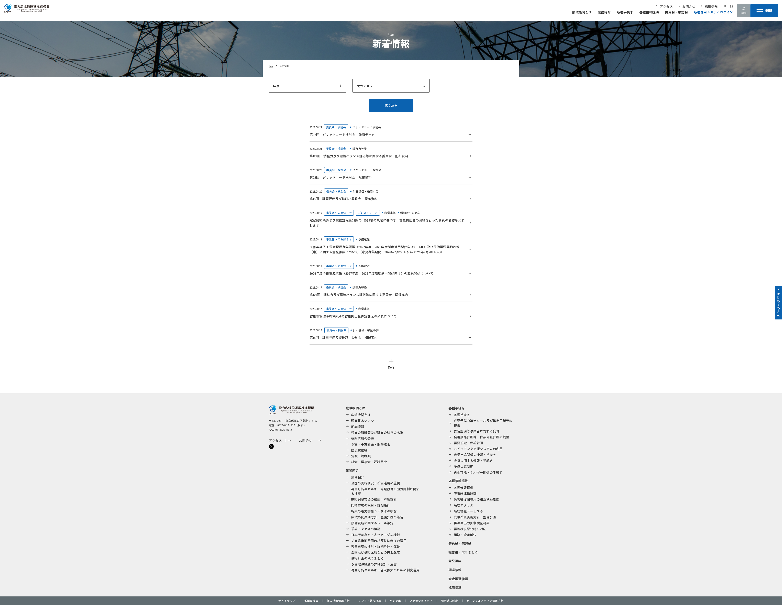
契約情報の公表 (362, 438)
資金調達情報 (458, 578)
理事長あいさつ (362, 420)
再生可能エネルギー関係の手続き (478, 472)
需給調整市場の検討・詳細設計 (374, 499)
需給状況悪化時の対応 (470, 529)
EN (731, 6)
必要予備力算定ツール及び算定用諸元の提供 (483, 423)
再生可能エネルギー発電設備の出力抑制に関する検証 (385, 491)
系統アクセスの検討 (365, 529)
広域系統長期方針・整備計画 (475, 517)
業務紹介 (604, 12)
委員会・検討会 (676, 12)
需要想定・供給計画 (468, 443)
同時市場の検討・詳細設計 (370, 505)
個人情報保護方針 (338, 601)
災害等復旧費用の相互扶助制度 (476, 499)
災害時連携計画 (465, 493)
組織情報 (357, 426)
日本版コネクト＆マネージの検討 (375, 534)
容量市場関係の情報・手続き (475, 454)
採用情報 (711, 6)
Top (271, 65)
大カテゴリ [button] (365, 85)
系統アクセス (463, 505)
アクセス (666, 6)
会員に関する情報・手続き (473, 460)
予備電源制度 (463, 466)
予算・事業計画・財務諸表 (370, 444)
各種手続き (625, 12)
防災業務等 (359, 450)
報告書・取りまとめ (463, 552)
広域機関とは (582, 12)
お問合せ (688, 6)
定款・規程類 (361, 456)
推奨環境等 (311, 601)
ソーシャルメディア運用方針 (485, 601)
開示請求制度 (449, 601)
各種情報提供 (649, 12)
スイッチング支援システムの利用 (478, 448)
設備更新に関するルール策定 (372, 523)
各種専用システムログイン (713, 12)
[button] (391, 362)
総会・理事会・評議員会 (369, 462)
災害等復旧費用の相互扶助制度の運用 (378, 540)
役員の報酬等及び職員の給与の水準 (377, 432)
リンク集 (395, 601)
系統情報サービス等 (468, 511)
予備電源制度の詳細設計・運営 (374, 564)
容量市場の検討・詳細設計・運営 (375, 546)
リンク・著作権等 (369, 601)
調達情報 (454, 569)
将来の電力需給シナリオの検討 (374, 511)
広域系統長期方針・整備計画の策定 (377, 517)
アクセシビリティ (421, 601)
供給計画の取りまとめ (367, 558)
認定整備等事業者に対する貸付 (476, 431)
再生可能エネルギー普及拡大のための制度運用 (385, 570)
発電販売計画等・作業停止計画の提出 (481, 437)
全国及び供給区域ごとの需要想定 (375, 552)
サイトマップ (286, 601)
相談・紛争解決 (465, 534)
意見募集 (454, 560)
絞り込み (391, 105)
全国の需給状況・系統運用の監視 (375, 483)
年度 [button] (276, 85)
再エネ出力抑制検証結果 (472, 523)
